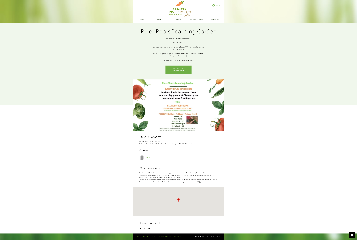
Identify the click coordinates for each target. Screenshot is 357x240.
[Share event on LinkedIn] (149, 228)
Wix (220, 237)
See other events (178, 71)
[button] (160, 19)
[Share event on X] (145, 228)
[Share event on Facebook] (140, 228)
